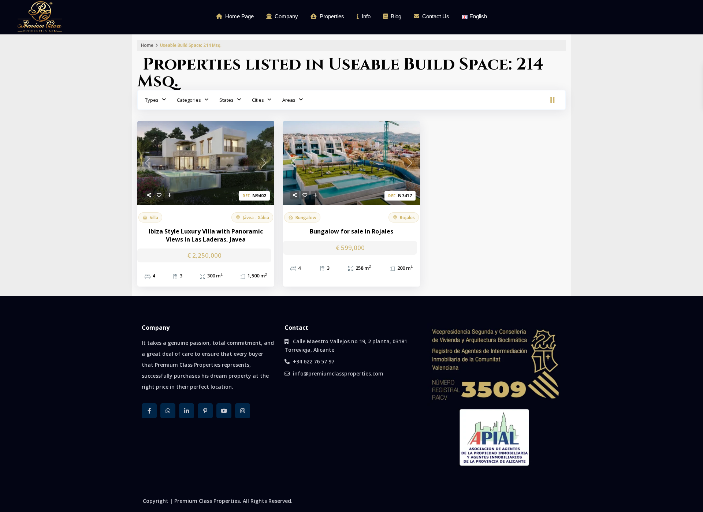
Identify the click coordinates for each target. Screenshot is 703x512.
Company (286, 16)
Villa (154, 217)
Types (152, 100)
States (226, 100)
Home (147, 45)
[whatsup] (167, 410)
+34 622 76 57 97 (313, 361)
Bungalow (305, 217)
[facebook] (149, 410)
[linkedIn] (186, 410)
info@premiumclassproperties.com (338, 373)
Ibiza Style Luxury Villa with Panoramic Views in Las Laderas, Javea (206, 235)
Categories (189, 100)
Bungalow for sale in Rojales (351, 231)
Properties (332, 16)
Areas (288, 100)
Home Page (239, 16)
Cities (258, 100)
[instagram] (242, 410)
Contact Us (435, 16)
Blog (396, 16)
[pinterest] (205, 410)
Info (366, 16)
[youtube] (223, 410)
